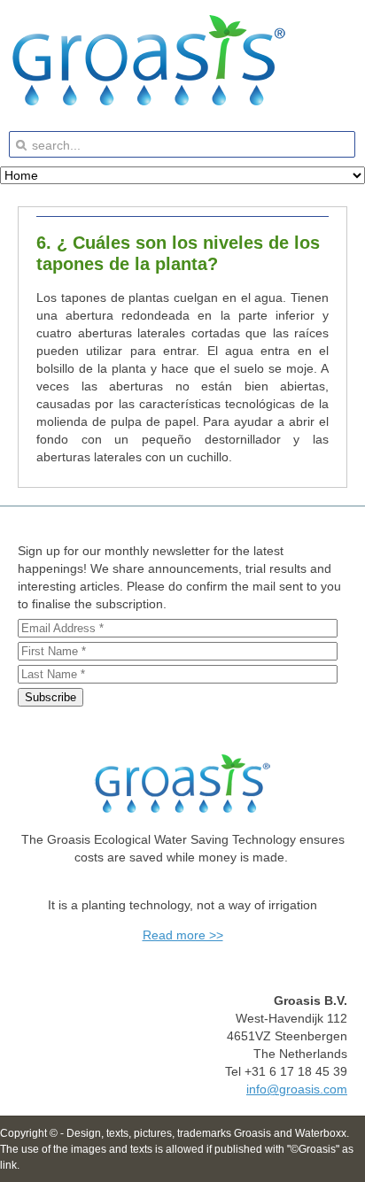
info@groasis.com (296, 1089)
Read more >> (183, 935)
